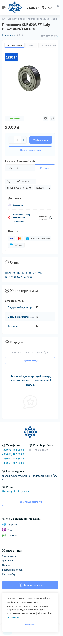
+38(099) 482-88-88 (13, 458)
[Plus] (23, 140)
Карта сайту (8, 574)
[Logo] (15, 7)
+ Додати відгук (30, 360)
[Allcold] (30, 432)
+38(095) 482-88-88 (13, 449)
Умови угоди (9, 555)
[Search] (50, 7)
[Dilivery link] (50, 217)
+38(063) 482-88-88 (13, 463)
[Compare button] (52, 118)
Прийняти (30, 624)
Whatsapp (12, 535)
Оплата (6, 565)
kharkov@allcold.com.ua (15, 491)
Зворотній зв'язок (12, 569)
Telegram (12, 524)
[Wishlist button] (45, 118)
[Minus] (11, 140)
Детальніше (13, 617)
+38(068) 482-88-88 (13, 454)
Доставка (7, 560)
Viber (10, 529)
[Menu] (4, 7)
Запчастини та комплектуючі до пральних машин (32, 19)
